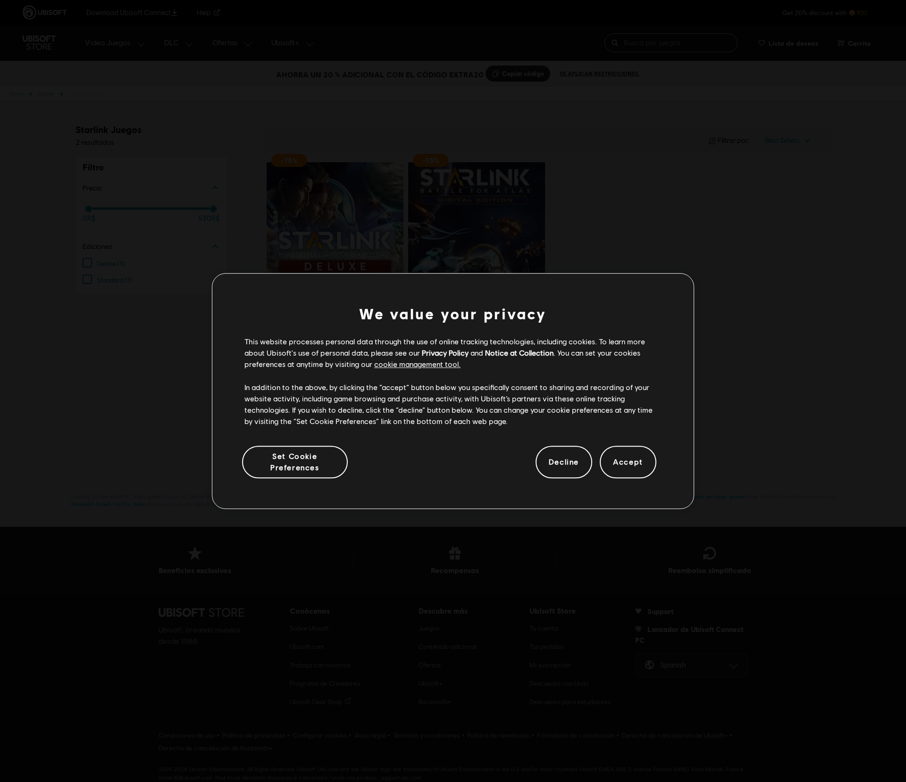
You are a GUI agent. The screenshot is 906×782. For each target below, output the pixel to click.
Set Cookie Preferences (294, 461)
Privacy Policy (445, 352)
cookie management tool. (417, 364)
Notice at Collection (519, 352)
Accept (628, 462)
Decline (564, 462)
